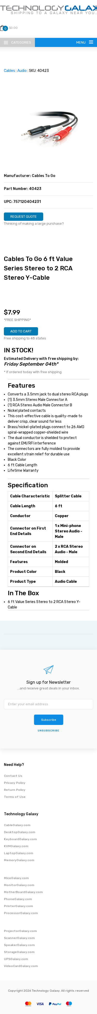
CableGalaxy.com (17, 825)
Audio (22, 70)
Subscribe (48, 720)
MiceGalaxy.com (16, 878)
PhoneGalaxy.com (18, 899)
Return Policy (14, 790)
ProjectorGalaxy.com (20, 931)
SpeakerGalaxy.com (19, 945)
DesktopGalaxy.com (19, 832)
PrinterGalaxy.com (18, 906)
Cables (9, 70)
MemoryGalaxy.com (19, 860)
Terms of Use (15, 797)
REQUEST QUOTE (23, 216)
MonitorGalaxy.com (19, 885)
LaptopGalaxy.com (18, 853)
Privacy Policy (14, 783)
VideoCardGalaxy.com (21, 966)
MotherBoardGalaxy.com (23, 892)
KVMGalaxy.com (16, 846)
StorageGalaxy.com (19, 952)
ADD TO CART (21, 331)
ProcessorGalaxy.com (21, 913)
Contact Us (13, 776)
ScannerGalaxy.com (19, 938)
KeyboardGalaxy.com (20, 839)
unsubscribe (48, 730)
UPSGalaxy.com (16, 959)
